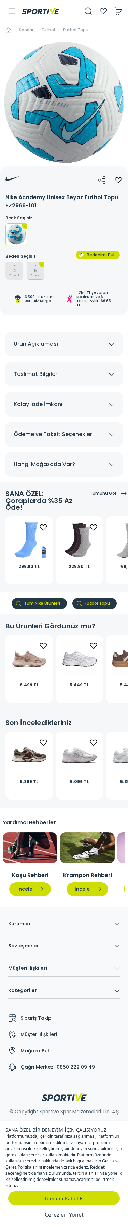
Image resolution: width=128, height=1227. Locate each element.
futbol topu (75, 30)
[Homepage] (40, 11)
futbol (48, 30)
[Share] (102, 180)
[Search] (88, 11)
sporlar (26, 30)
